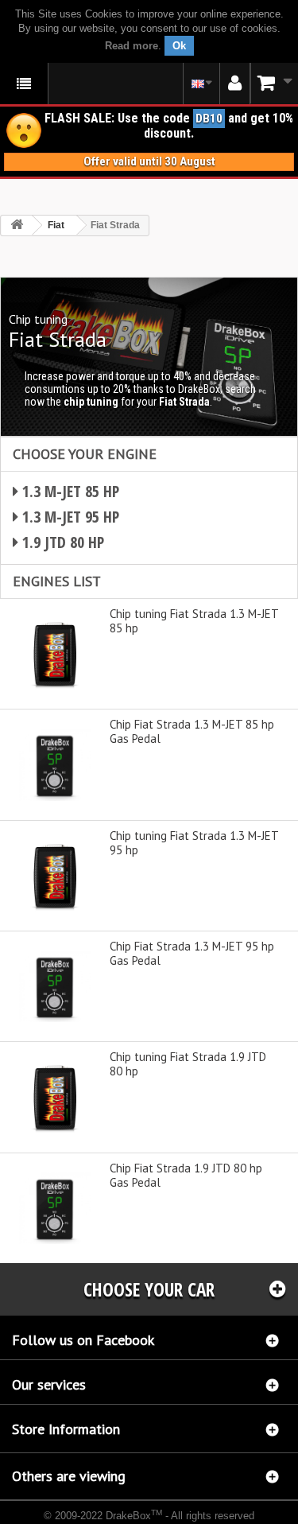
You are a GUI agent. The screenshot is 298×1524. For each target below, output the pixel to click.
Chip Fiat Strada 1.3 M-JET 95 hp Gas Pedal (192, 953)
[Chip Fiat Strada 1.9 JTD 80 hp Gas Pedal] (55, 1208)
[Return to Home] (17, 225)
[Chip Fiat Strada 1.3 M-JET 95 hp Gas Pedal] (55, 986)
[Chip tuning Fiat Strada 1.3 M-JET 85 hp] (55, 654)
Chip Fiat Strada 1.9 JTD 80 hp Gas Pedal (186, 1175)
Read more (131, 46)
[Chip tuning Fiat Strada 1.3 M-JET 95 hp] (55, 876)
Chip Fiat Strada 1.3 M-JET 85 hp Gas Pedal (192, 731)
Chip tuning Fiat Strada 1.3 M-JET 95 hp (194, 843)
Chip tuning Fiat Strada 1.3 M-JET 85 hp (194, 621)
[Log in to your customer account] (235, 83)
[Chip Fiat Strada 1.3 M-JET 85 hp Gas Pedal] (55, 764)
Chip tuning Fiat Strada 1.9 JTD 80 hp (188, 1064)
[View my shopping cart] (274, 83)
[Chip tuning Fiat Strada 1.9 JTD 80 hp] (55, 1097)
